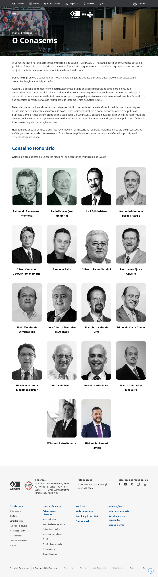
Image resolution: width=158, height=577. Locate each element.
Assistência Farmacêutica (54, 524)
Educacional (82, 521)
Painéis (36, 4)
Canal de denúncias (18, 540)
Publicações (115, 506)
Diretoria (13, 516)
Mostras (90, 4)
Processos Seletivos (19, 530)
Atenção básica (49, 519)
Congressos (74, 4)
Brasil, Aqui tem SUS (87, 516)
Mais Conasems (53, 4)
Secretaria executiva (18, 526)
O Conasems (15, 511)
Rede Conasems (84, 511)
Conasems (19, 4)
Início (14, 32)
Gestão (46, 539)
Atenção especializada (52, 534)
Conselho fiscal (16, 521)
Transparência (16, 535)
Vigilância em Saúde (51, 529)
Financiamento (49, 549)
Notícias (80, 506)
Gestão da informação (52, 544)
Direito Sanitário (50, 554)
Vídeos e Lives (116, 524)
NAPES (104, 4)
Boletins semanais (119, 511)
